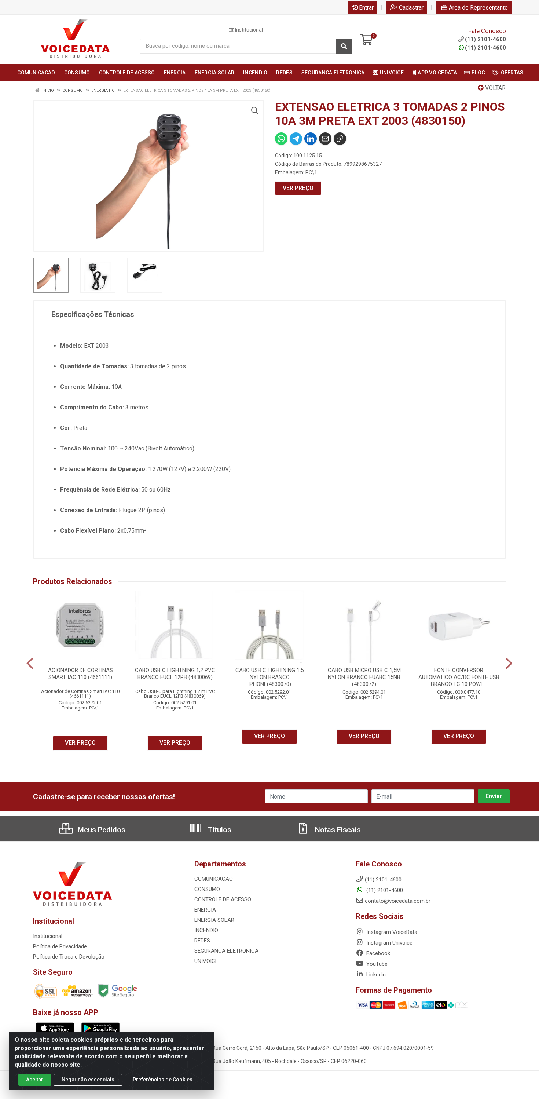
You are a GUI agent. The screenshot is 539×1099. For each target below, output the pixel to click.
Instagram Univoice (388, 942)
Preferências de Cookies (162, 1079)
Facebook (377, 953)
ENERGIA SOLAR (214, 920)
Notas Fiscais (337, 829)
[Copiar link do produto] (340, 138)
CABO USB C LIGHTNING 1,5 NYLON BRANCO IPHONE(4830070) (269, 677)
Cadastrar (411, 7)
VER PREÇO (298, 188)
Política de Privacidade (60, 946)
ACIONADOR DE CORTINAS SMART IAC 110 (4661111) (80, 673)
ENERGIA (205, 909)
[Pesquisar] (344, 46)
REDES (202, 940)
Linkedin (375, 974)
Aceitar (34, 1079)
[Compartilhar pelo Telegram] (296, 138)
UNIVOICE (206, 961)
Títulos (218, 829)
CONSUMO (207, 889)
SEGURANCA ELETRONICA (226, 951)
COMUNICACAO (213, 879)
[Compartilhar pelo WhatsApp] (281, 138)
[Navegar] (30, 664)
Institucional (248, 30)
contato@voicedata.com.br (397, 901)
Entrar (366, 7)
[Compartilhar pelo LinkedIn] (310, 138)
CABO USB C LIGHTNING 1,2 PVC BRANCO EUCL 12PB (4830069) (175, 673)
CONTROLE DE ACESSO (222, 899)
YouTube (376, 964)
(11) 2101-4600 (485, 47)
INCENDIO (206, 930)
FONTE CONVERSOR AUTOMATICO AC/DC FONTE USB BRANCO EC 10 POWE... (458, 677)
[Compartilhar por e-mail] (325, 138)
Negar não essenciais (88, 1079)
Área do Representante (478, 7)
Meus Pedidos (100, 829)
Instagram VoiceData (391, 932)
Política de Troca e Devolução (68, 956)
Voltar (495, 87)
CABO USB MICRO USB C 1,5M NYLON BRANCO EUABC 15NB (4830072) (364, 677)
